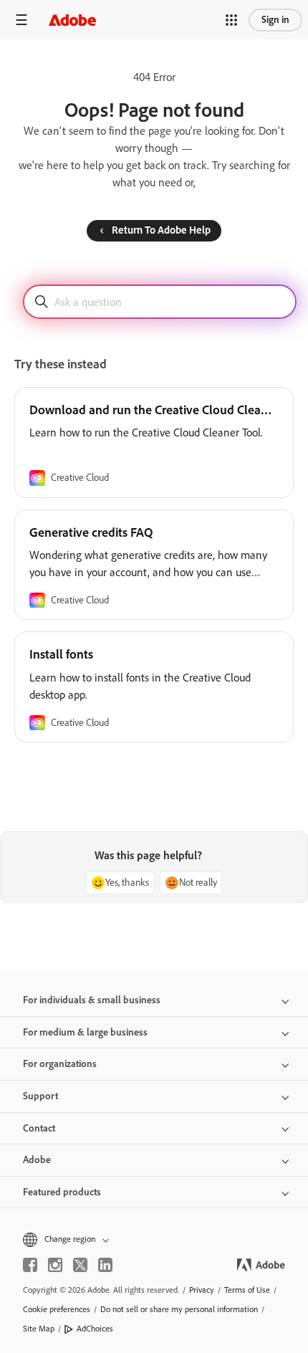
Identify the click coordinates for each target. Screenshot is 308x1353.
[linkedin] (105, 1265)
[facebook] (30, 1265)
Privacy (201, 1290)
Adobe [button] (37, 1160)
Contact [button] (39, 1128)
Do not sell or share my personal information (179, 1309)
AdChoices (95, 1329)
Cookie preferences (56, 1309)
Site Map (38, 1329)
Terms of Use (247, 1290)
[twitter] (80, 1265)
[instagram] (55, 1265)
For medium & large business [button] (85, 1032)
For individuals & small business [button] (91, 1000)
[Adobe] (72, 19)
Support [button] (40, 1096)
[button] (231, 20)
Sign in (275, 20)
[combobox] (159, 301)
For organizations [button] (60, 1064)
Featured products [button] (62, 1192)
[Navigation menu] (21, 19)
